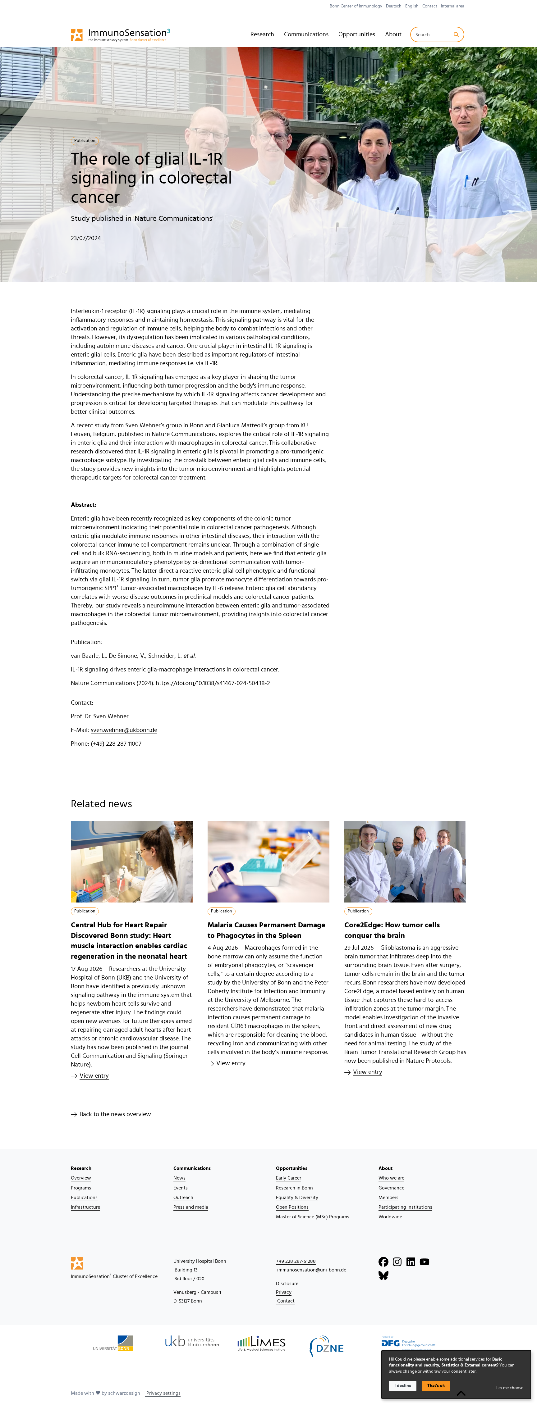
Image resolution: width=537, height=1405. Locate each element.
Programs (81, 1187)
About (393, 34)
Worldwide (390, 1216)
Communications (306, 34)
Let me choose (509, 1388)
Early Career (288, 1177)
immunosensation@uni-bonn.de (311, 1269)
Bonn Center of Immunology (356, 6)
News (179, 1177)
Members (388, 1197)
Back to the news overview (115, 1114)
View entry (94, 1076)
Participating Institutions (405, 1207)
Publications (84, 1197)
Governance (391, 1187)
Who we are (391, 1177)
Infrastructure (85, 1207)
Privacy (283, 1292)
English (412, 6)
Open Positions (292, 1207)
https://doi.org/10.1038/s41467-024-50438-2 (213, 683)
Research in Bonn (294, 1187)
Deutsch (394, 6)
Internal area (452, 6)
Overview (81, 1177)
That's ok (436, 1386)
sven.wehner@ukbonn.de (124, 730)
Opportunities (356, 34)
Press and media (190, 1207)
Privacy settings (163, 1393)
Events (180, 1187)
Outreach (183, 1197)
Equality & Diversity (297, 1197)
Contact (429, 6)
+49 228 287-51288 (296, 1261)
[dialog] (456, 1374)
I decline (402, 1386)
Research (262, 34)
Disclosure (287, 1283)
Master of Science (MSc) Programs (312, 1216)
